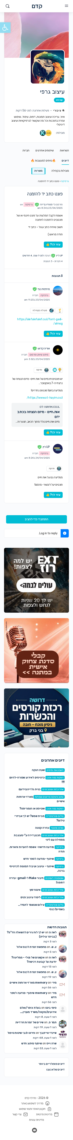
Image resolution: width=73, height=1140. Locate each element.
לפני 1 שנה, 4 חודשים (33, 255)
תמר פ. (52, 1022)
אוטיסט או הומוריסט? (32, 808)
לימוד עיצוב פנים (30, 897)
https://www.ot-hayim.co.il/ (45, 397)
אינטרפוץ (35, 890)
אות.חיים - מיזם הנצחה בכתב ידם (38, 414)
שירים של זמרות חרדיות (29, 1022)
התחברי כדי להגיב (36, 519)
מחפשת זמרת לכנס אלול (31, 947)
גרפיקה (65, 181)
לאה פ (53, 932)
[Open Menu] (66, 6)
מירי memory (46, 982)
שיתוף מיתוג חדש (31, 1043)
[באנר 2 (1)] (36, 650)
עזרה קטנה (42, 828)
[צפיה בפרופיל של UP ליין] (58, 449)
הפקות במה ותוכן (55, 777)
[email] (34, 1130)
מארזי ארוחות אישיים (22, 982)
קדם (37, 6)
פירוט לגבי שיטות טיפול (21, 1033)
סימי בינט (51, 1007)
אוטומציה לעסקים (54, 878)
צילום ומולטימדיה (54, 816)
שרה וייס (51, 1043)
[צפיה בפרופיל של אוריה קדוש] (58, 350)
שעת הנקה (38, 770)
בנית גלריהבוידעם (30, 789)
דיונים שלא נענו (55, 1069)
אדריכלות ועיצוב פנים (52, 789)
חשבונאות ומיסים (55, 770)
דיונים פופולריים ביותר (52, 1064)
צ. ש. (54, 947)
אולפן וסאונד (57, 827)
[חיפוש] (7, 6)
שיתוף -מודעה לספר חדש (38, 859)
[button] (5, 27)
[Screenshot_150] (36, 717)
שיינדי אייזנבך (48, 1033)
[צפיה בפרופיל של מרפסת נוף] (58, 290)
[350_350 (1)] (36, 580)
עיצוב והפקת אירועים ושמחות (49, 796)
